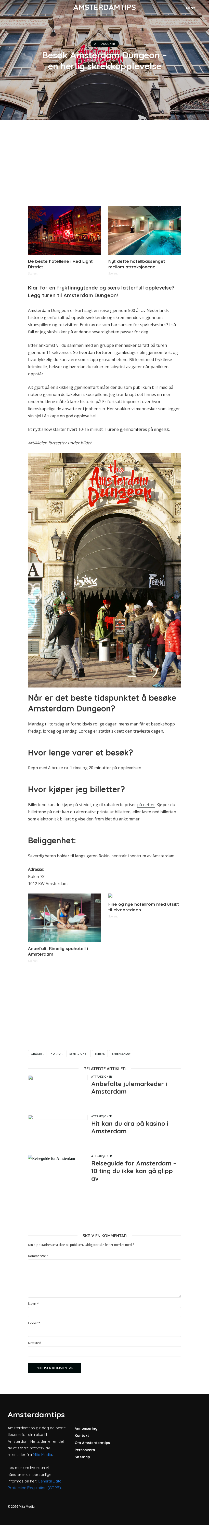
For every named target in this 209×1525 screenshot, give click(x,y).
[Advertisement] (104, 163)
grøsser (37, 1053)
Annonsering (86, 1428)
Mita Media (42, 1454)
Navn (33, 1303)
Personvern (85, 1450)
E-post (34, 1323)
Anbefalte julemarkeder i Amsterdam (129, 1087)
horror (56, 1053)
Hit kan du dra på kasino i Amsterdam (129, 1127)
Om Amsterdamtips (92, 1442)
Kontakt (82, 1435)
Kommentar (38, 1256)
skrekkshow (121, 1053)
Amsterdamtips (104, 7)
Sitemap (82, 1457)
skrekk (100, 1053)
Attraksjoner (104, 44)
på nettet (146, 804)
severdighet (78, 1053)
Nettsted (34, 1343)
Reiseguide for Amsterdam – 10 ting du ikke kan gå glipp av (133, 1170)
